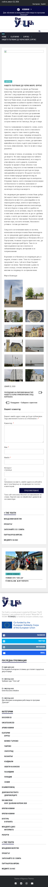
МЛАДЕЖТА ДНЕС (8, 827)
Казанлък (8, 756)
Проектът (8, 524)
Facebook (41, 635)
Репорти (5, 835)
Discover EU (7, 717)
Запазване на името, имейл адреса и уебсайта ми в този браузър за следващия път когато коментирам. (23, 484)
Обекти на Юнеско (12, 767)
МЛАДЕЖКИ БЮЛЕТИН (13, 519)
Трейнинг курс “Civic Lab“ (11, 681)
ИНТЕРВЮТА (9, 830)
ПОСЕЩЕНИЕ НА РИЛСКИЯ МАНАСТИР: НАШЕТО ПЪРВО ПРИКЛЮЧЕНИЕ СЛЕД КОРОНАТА (19, 394)
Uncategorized (8, 723)
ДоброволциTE (10, 795)
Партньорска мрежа (13, 535)
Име (6, 447)
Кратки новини (15, 574)
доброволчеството (10, 792)
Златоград (8, 751)
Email (42, 653)
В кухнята (8, 822)
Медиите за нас (11, 540)
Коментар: (9, 423)
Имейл (7, 458)
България (6, 733)
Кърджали (8, 761)
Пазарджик (9, 772)
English (43, 4)
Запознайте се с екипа (14, 529)
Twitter (41, 641)
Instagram (40, 647)
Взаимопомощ (8, 787)
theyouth (27, 581)
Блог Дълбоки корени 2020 (15, 803)
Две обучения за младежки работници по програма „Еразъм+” (24, 14)
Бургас (8, 81)
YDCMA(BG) (12, 617)
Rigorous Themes (27, 879)
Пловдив (8, 777)
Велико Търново (11, 741)
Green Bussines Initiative (16, 578)
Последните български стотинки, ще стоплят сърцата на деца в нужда (23, 670)
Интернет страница (8, 469)
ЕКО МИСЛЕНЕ (7, 800)
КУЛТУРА (5, 819)
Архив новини (8, 728)
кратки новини (8, 814)
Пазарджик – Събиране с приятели (23, 403)
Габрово (7, 746)
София (7, 782)
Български (36, 4)
